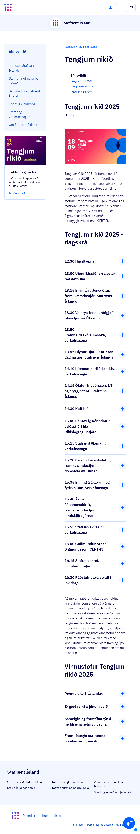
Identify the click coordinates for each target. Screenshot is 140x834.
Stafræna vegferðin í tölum (67, 782)
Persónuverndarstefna (100, 824)
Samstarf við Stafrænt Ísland (26, 782)
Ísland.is (29, 816)
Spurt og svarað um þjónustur (113, 792)
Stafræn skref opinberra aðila (69, 788)
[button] (110, 7)
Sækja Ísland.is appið (21, 788)
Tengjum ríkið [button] (17, 193)
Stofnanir (78, 824)
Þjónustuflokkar (50, 816)
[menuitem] (25, 68)
